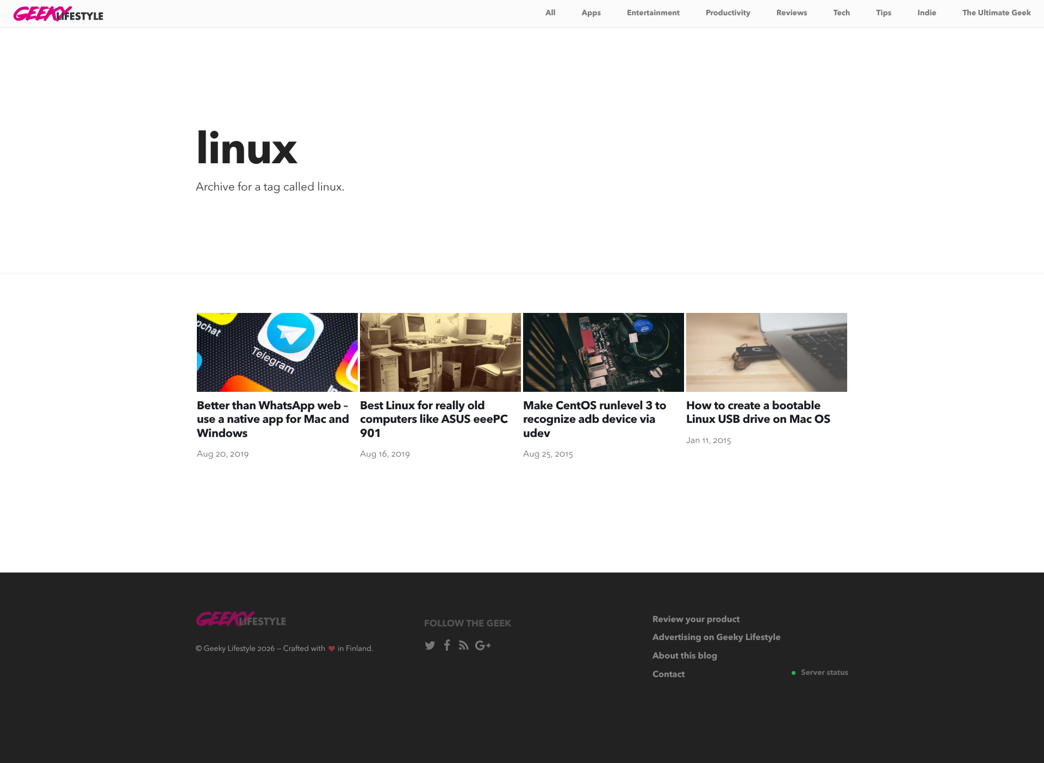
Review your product (695, 620)
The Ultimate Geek (996, 13)
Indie (926, 13)
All (550, 13)
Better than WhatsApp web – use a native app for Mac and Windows (273, 420)
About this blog (684, 656)
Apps (591, 13)
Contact (668, 674)
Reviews (791, 13)
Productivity (728, 13)
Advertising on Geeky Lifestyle (716, 637)
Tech (842, 13)
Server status (824, 673)
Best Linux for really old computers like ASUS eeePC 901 (434, 420)
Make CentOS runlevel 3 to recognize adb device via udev (594, 420)
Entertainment (653, 13)
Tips (884, 13)
